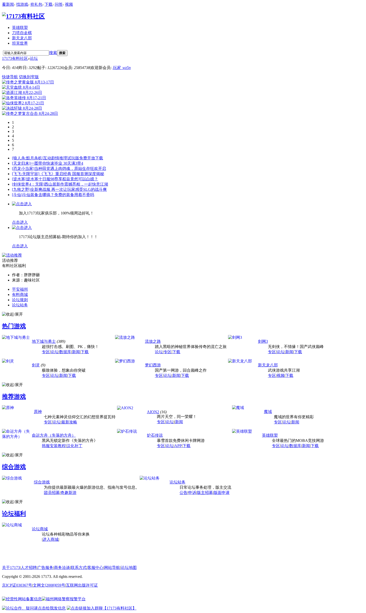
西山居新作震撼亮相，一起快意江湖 (76, 184)
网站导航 (112, 567)
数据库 (65, 352)
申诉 (192, 492)
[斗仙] (17, 195)
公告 (183, 492)
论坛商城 (40, 529)
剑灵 (36, 365)
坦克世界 (20, 43)
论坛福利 (14, 513)
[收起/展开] (12, 314)
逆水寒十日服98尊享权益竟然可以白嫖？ (62, 179)
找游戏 (22, 4)
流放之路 (153, 341)
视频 (69, 4)
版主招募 (205, 492)
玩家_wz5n (122, 68)
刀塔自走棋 (22, 33)
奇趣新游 (68, 492)
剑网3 (263, 341)
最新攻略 (69, 422)
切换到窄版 (29, 77)
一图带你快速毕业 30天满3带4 (56, 163)
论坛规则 (20, 300)
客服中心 (95, 567)
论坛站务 (20, 305)
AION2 (153, 412)
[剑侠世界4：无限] (28, 184)
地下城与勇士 (44, 341)
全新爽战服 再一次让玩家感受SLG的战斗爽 (68, 189)
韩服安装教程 (54, 446)
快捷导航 (10, 77)
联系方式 (79, 567)
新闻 (76, 352)
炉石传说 (155, 435)
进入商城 (51, 539)
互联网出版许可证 (82, 585)
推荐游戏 (14, 396)
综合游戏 (14, 467)
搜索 (53, 53)
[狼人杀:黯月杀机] (27, 158)
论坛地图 (129, 567)
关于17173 (11, 567)
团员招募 (52, 492)
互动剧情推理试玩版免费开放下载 (73, 158)
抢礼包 (36, 4)
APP (178, 446)
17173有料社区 (15, 58)
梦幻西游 (153, 365)
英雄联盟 (20, 27)
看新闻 (8, 4)
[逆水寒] (19, 179)
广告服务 (45, 567)
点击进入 (20, 222)
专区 (46, 352)
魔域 (268, 411)
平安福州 (20, 289)
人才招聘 (29, 567)
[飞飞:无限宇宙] (25, 174)
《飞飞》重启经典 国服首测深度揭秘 (71, 174)
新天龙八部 (22, 38)
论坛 (34, 58)
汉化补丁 (74, 446)
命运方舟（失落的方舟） (54, 435)
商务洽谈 (62, 567)
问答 (59, 4)
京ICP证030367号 (17, 585)
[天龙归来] (21, 163)
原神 (38, 411)
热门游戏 (14, 326)
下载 (49, 4)
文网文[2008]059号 (49, 585)
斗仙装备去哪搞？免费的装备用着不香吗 (58, 195)
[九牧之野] (21, 189)
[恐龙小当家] (23, 168)
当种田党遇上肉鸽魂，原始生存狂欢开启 (70, 168)
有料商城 (20, 294)
